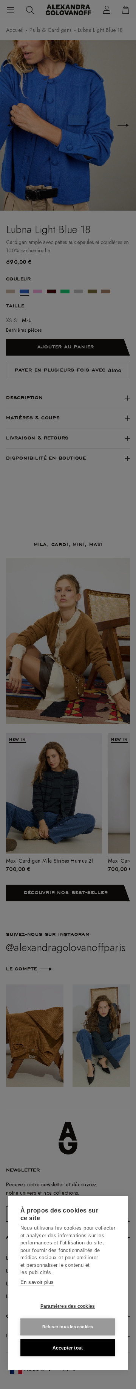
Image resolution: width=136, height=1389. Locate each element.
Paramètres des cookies (67, 1306)
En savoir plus (37, 1282)
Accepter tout (68, 1348)
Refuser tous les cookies (67, 1326)
